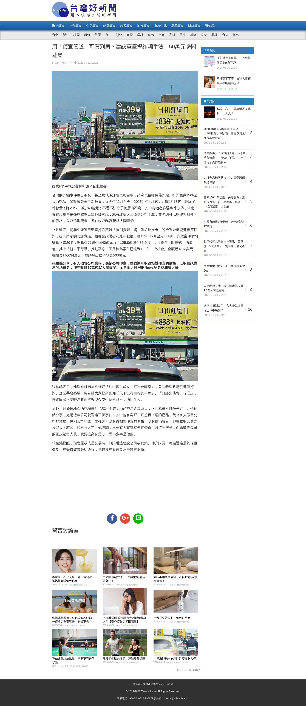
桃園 (76, 35)
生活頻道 (92, 25)
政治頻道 (58, 25)
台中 (108, 35)
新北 (66, 35)
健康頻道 (109, 25)
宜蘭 (204, 35)
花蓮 (214, 35)
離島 (236, 35)
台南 (161, 35)
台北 (55, 35)
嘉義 (151, 35)
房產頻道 (177, 25)
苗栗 (98, 35)
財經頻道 (194, 25)
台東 (225, 35)
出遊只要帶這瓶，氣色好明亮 (172, 617)
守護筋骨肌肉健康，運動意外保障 (124, 658)
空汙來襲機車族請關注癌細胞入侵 (175, 658)
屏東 (183, 35)
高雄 (172, 35)
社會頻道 (75, 25)
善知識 (210, 25)
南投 (129, 35)
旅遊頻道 (126, 25)
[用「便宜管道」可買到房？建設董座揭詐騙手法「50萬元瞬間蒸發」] (112, 518)
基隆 (193, 35)
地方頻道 (143, 25)
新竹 (87, 35)
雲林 (140, 35)
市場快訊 (160, 25)
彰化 (119, 35)
